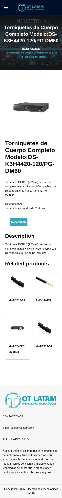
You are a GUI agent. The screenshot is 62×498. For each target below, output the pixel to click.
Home (25, 48)
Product (35, 48)
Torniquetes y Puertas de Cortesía (25, 208)
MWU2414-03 (17, 300)
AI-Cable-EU (43, 300)
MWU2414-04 (44, 346)
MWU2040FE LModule (17, 349)
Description (18, 222)
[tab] (18, 222)
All (20, 203)
